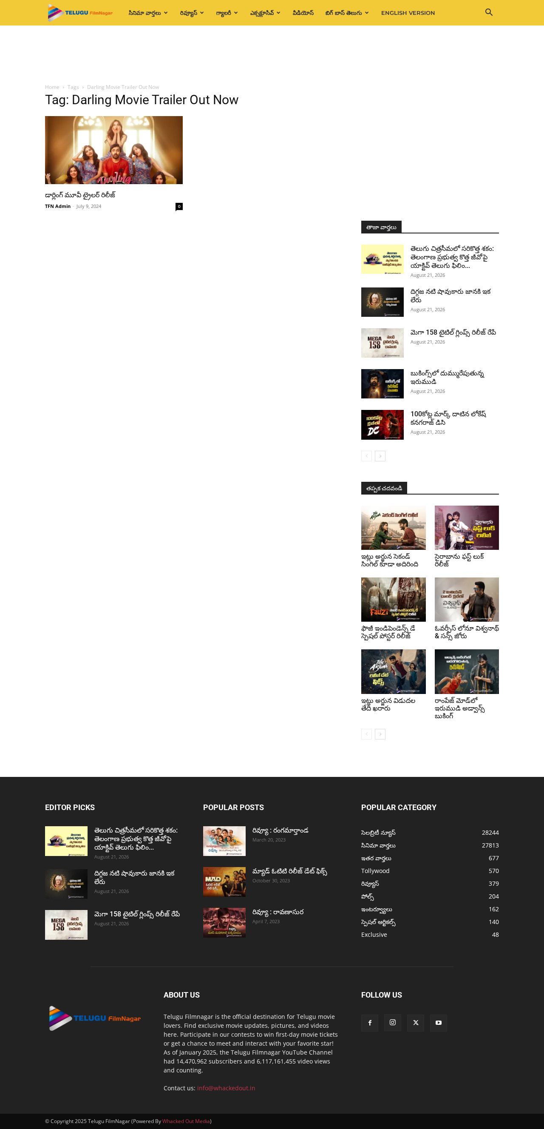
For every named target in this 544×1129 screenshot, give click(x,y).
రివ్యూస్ (188, 12)
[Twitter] (415, 1023)
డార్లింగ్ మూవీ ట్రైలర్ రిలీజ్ (80, 195)
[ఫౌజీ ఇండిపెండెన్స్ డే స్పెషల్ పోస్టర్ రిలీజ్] (393, 599)
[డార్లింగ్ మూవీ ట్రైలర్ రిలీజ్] (114, 150)
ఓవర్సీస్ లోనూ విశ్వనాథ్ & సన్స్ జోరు (467, 632)
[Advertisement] (272, 55)
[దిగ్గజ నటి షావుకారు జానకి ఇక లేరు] (382, 302)
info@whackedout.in (226, 1088)
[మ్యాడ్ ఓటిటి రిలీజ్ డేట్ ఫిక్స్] (224, 882)
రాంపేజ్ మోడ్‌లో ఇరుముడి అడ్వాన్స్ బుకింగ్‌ (460, 708)
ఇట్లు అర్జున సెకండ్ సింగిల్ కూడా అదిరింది (389, 560)
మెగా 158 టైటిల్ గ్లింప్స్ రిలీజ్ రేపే (453, 332)
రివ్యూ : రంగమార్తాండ (280, 830)
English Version (408, 12)
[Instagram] (392, 1022)
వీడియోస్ (303, 12)
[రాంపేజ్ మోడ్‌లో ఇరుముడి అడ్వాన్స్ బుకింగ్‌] (467, 671)
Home (52, 87)
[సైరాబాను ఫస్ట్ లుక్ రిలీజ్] (467, 528)
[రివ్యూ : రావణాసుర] (224, 923)
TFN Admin (58, 206)
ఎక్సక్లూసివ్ (262, 12)
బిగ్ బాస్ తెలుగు (344, 12)
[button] (489, 13)
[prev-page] (366, 456)
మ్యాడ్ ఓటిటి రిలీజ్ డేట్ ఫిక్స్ (290, 871)
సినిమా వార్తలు (145, 12)
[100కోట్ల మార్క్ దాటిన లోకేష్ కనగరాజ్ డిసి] (382, 425)
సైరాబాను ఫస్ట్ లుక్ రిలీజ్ (459, 560)
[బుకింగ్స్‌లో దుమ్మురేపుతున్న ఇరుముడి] (382, 383)
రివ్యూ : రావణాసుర (277, 912)
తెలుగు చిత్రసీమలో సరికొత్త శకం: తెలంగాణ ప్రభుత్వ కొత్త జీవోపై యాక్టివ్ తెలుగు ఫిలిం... (452, 257)
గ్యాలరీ (223, 12)
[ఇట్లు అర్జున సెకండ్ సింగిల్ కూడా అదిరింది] (393, 528)
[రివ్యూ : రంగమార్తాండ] (224, 841)
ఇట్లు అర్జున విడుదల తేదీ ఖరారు (388, 704)
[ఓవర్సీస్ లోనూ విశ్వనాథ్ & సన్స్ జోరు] (467, 599)
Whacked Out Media (186, 1121)
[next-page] (380, 456)
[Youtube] (438, 1023)
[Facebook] (369, 1023)
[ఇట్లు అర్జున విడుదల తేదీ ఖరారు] (393, 671)
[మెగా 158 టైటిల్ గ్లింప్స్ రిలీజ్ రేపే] (382, 343)
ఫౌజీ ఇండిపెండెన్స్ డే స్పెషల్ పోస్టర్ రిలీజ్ (388, 632)
